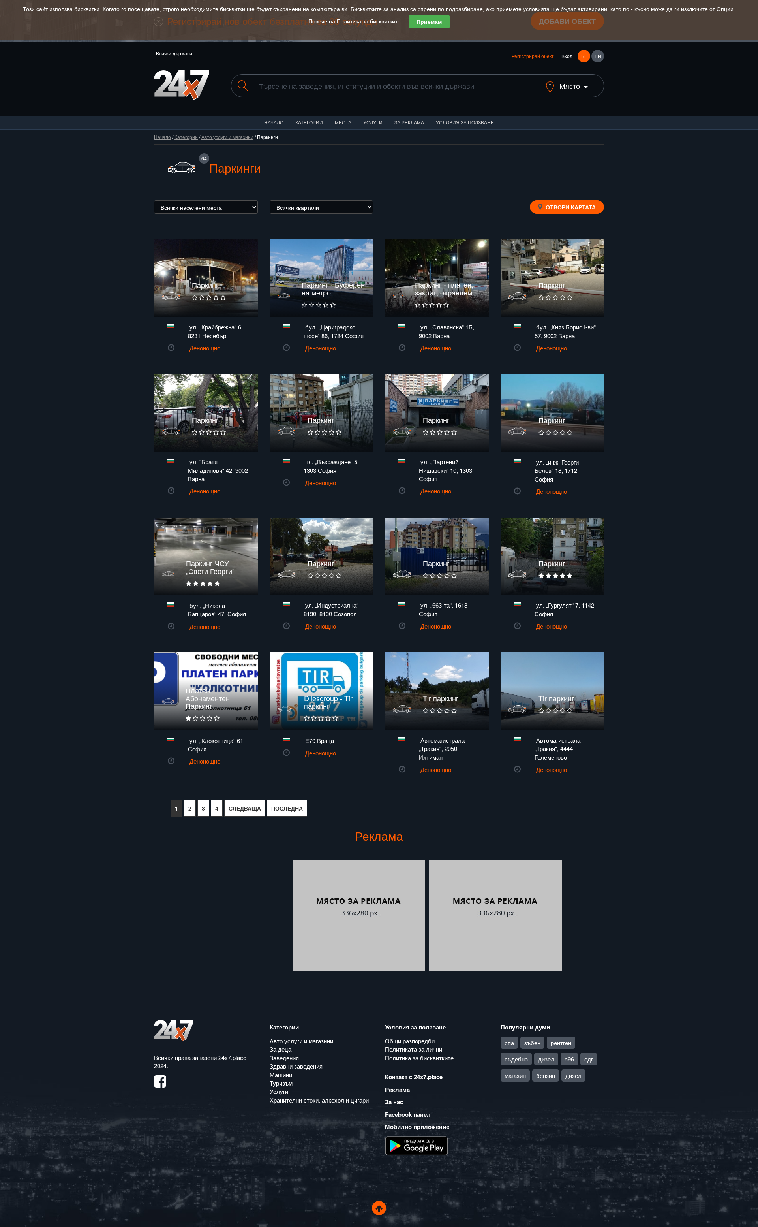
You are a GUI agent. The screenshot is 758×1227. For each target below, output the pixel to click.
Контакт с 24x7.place (414, 1077)
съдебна (516, 1059)
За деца (280, 1049)
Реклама (397, 1089)
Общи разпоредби (410, 1041)
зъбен (532, 1043)
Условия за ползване (465, 122)
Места (343, 122)
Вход (566, 56)
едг (588, 1059)
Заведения (284, 1058)
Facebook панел (408, 1114)
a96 (569, 1059)
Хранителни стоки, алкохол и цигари (319, 1100)
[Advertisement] (222, 915)
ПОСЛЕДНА (287, 808)
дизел (546, 1059)
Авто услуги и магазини (227, 137)
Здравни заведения (296, 1066)
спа (509, 1043)
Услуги (373, 122)
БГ (584, 56)
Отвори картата (570, 207)
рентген (561, 1043)
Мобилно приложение (417, 1126)
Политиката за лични (413, 1049)
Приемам (429, 22)
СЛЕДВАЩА (245, 808)
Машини (281, 1075)
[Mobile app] (416, 1144)
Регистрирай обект (533, 56)
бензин (545, 1075)
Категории (309, 122)
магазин (515, 1075)
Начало (273, 122)
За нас (394, 1101)
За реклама (409, 122)
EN (598, 56)
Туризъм (281, 1083)
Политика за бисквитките (369, 21)
